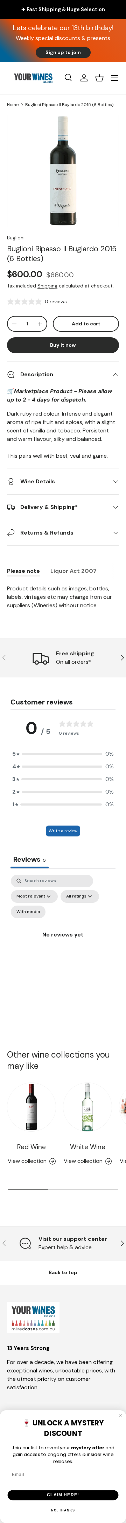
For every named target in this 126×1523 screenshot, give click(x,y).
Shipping (47, 286)
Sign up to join (63, 52)
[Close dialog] (121, 1416)
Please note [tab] (23, 571)
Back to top (63, 1272)
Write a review (63, 831)
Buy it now (63, 345)
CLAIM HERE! (63, 1495)
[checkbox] (28, 912)
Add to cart (86, 323)
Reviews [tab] (29, 859)
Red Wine (31, 1147)
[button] (99, 78)
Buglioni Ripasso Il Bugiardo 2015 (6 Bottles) (69, 104)
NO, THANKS (63, 1510)
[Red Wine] (31, 1107)
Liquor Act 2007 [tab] (73, 571)
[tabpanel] (63, 597)
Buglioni (15, 237)
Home (13, 104)
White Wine (87, 1147)
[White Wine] (87, 1107)
